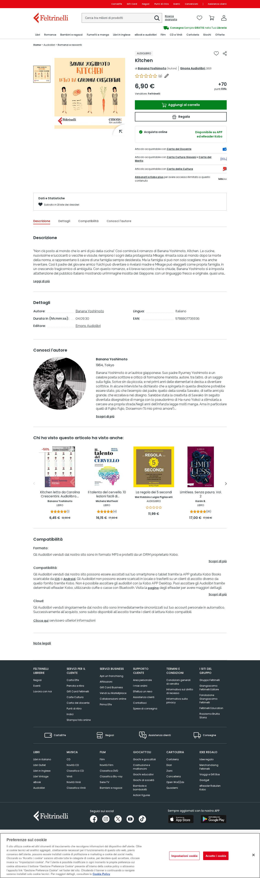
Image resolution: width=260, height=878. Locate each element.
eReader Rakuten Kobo (210, 787)
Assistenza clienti (217, 3)
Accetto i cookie (216, 856)
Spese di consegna (145, 708)
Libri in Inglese (41, 770)
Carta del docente (78, 703)
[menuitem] (37, 35)
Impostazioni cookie (184, 856)
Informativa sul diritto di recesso (179, 691)
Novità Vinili (74, 782)
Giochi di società (143, 780)
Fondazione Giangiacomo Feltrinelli (208, 698)
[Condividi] (225, 53)
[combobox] (122, 18)
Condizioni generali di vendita (178, 681)
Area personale (142, 680)
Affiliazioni (106, 681)
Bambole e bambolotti (140, 787)
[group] (41, 74)
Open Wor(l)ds (175, 782)
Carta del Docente (179, 149)
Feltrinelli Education (211, 708)
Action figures (141, 795)
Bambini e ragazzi (111, 788)
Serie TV (104, 782)
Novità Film (106, 765)
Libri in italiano (42, 759)
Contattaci (140, 703)
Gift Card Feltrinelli (78, 691)
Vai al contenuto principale (50, 3)
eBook (37, 782)
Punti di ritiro (161, 3)
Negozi (146, 3)
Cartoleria (172, 759)
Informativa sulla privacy (177, 700)
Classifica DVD (109, 770)
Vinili (69, 776)
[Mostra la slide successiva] (226, 483)
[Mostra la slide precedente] (34, 483)
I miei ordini (140, 685)
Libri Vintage (40, 776)
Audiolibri (39, 788)
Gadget (204, 780)
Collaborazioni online (113, 698)
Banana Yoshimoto (152, 68)
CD (68, 759)
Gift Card (132, 3)
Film (102, 759)
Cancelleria (173, 776)
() (160, 76)
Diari (169, 765)
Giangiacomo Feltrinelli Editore (209, 687)
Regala (184, 116)
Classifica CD (75, 770)
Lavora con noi (42, 691)
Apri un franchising (111, 676)
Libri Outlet (39, 765)
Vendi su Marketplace (113, 693)
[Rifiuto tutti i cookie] (253, 855)
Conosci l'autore (119, 221)
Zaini (169, 770)
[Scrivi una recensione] (166, 75)
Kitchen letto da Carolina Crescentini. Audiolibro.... (60, 494)
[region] (130, 855)
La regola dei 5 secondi (154, 492)
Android (69, 579)
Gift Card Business (111, 687)
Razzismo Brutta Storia (209, 715)
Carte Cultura (75, 697)
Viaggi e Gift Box (209, 774)
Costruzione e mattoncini (141, 766)
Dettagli (64, 221)
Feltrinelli (154, 93)
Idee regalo (206, 759)
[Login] (224, 18)
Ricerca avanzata (171, 18)
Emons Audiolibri (192, 68)
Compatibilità (88, 221)
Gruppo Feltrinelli (209, 680)
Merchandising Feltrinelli (208, 766)
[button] (157, 18)
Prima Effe (106, 704)
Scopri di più (105, 416)
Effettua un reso (142, 691)
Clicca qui (41, 621)
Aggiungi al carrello (183, 105)
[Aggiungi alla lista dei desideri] (216, 53)
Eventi (176, 3)
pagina (153, 588)
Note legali (42, 643)
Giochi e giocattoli (144, 759)
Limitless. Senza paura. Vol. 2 (201, 494)
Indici (70, 714)
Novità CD (73, 765)
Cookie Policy (101, 874)
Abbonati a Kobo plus (149, 177)
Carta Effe (73, 680)
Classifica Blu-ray (111, 776)
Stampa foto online (79, 720)
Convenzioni (191, 3)
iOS (57, 579)
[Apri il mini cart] (211, 18)
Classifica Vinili (76, 788)
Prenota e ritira (75, 685)
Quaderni (172, 788)
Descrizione (41, 221)
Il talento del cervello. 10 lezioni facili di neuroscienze (107, 494)
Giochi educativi (143, 774)
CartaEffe (116, 3)
